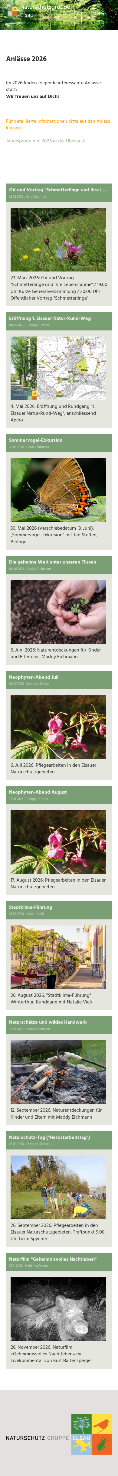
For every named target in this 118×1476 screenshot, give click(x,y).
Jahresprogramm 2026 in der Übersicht (46, 141)
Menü (98, 14)
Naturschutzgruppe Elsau (45, 11)
